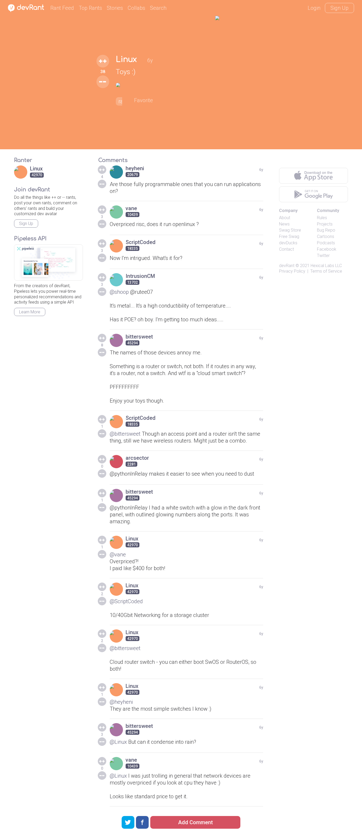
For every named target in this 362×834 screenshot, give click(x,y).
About (284, 217)
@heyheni (121, 702)
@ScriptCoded (126, 601)
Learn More (29, 311)
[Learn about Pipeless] (48, 262)
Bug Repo (326, 230)
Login (314, 8)
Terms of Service (326, 271)
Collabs (136, 8)
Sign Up (339, 8)
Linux (126, 59)
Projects (325, 224)
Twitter (323, 255)
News (284, 224)
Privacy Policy (292, 271)
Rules (322, 217)
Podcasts (326, 242)
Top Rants (90, 8)
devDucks (288, 242)
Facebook (326, 249)
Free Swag (289, 236)
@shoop (119, 292)
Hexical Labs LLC (326, 265)
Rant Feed (62, 8)
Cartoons (325, 236)
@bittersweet (125, 434)
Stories (115, 8)
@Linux (118, 742)
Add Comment (195, 822)
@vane (118, 554)
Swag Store (290, 230)
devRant (286, 265)
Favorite (143, 100)
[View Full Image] (134, 85)
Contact (286, 249)
